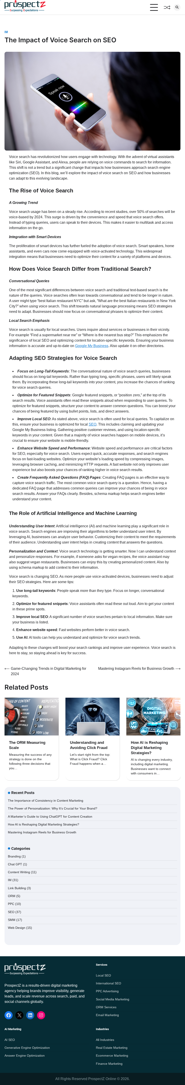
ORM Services (106, 1007)
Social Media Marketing (112, 999)
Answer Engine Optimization (25, 1055)
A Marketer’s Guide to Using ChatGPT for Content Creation (50, 816)
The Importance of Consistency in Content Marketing (45, 800)
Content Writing (19, 872)
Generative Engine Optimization (27, 1047)
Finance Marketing (109, 1063)
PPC (11, 904)
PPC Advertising (107, 991)
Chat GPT (15, 864)
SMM (11, 920)
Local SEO (103, 975)
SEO (92, 424)
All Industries (105, 1040)
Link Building (17, 888)
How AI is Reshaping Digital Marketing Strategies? (149, 747)
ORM (11, 896)
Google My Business (91, 346)
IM (6, 32)
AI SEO (10, 1040)
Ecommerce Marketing (112, 1055)
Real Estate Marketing (111, 1047)
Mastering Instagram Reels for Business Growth (42, 832)
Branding (14, 856)
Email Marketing (107, 1015)
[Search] (177, 7)
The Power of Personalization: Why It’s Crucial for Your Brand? (52, 808)
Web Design (16, 927)
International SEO (108, 983)
